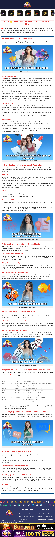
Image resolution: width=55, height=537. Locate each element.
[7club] (27, 4)
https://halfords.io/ (6, 374)
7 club (3, 78)
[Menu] (2, 4)
